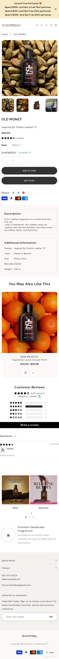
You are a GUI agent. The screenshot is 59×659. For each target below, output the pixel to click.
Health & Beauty (22, 253)
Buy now (29, 180)
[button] (8, 138)
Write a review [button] (29, 425)
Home (5, 34)
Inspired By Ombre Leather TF (29, 248)
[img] (6, 444)
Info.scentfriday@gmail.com (16, 585)
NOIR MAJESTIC (29, 356)
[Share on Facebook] (13, 192)
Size (4, 145)
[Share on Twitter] (18, 192)
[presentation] (28, 513)
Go (51, 616)
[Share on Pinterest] (23, 192)
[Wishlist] (51, 25)
